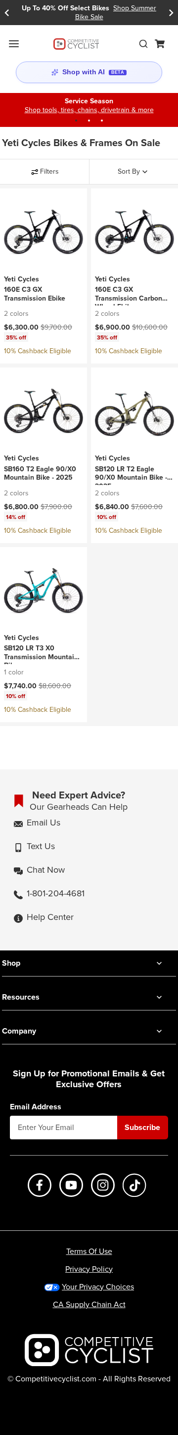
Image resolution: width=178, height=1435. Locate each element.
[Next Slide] (171, 12)
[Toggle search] (143, 44)
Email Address (35, 1107)
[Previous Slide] (7, 12)
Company (19, 1031)
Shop (11, 963)
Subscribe (142, 1127)
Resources (21, 997)
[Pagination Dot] (76, 120)
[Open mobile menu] (14, 44)
